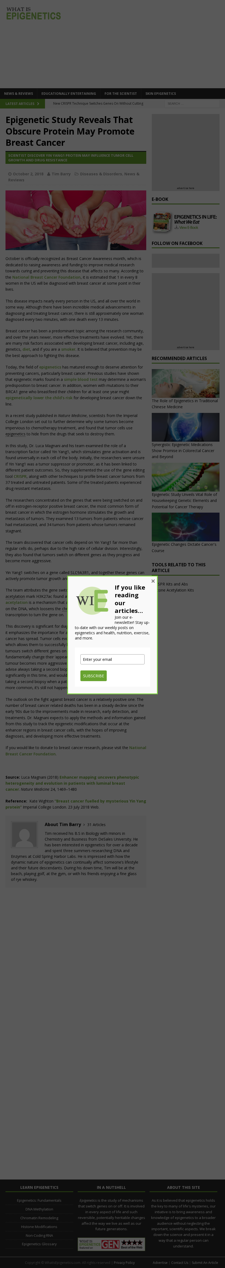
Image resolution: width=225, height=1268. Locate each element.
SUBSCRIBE (93, 675)
